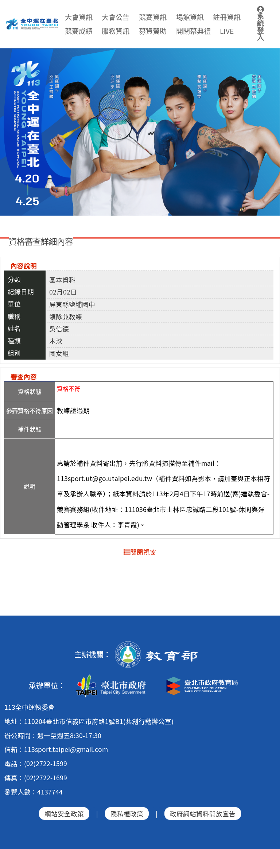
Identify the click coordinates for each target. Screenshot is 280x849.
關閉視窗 (143, 551)
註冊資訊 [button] (227, 17)
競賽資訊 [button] (153, 17)
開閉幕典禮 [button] (193, 31)
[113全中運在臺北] (140, 132)
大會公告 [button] (115, 17)
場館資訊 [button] (190, 17)
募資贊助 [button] (153, 31)
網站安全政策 (64, 813)
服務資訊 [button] (115, 31)
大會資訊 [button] (79, 17)
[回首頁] (32, 21)
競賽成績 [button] (79, 31)
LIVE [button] (227, 31)
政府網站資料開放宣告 (203, 813)
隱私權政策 (126, 813)
